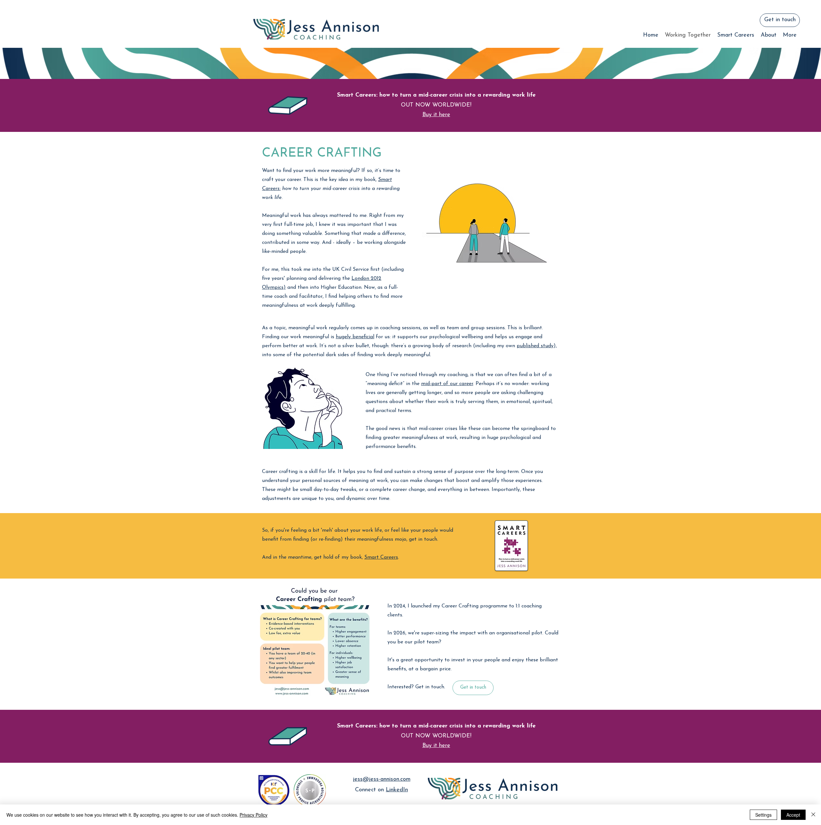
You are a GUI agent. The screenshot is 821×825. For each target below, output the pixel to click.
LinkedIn (397, 790)
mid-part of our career (447, 383)
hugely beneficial (355, 336)
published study (535, 345)
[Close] (813, 815)
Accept (793, 815)
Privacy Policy (253, 815)
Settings (763, 815)
